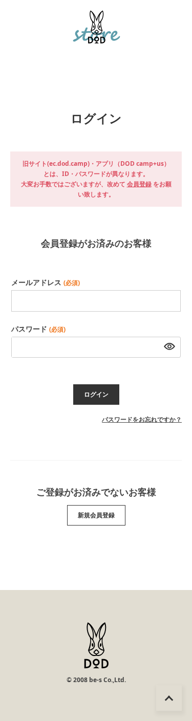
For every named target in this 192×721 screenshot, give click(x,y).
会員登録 (139, 184)
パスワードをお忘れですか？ (142, 419)
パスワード (38, 329)
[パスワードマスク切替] (166, 347)
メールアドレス (45, 282)
